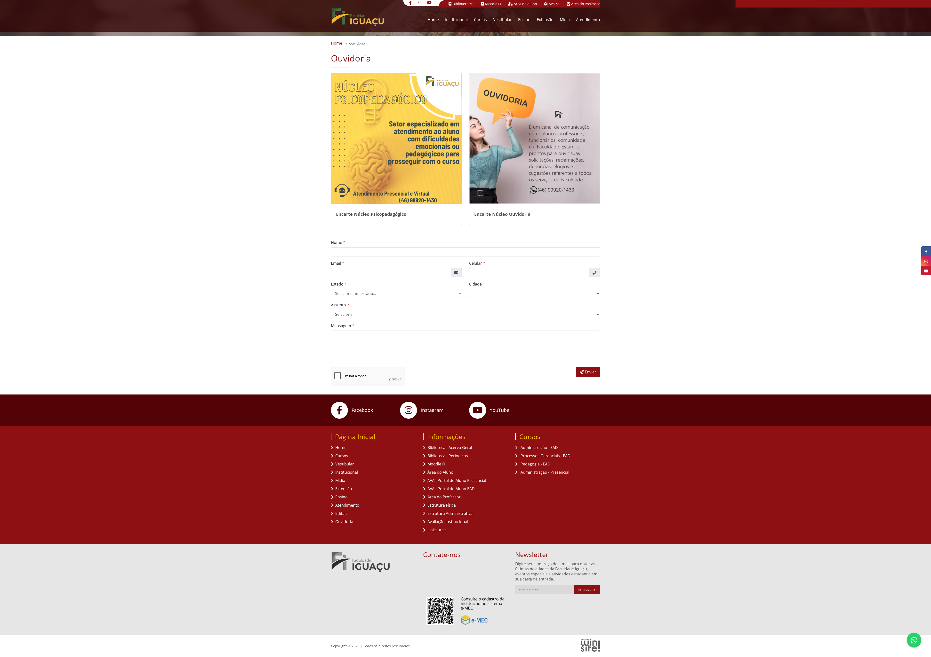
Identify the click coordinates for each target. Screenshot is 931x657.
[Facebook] (411, 2)
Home (433, 19)
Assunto (338, 305)
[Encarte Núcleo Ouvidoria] (534, 138)
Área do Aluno (525, 3)
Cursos (480, 19)
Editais (341, 513)
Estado (337, 284)
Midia (565, 19)
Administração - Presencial (544, 472)
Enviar (590, 372)
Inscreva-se (587, 589)
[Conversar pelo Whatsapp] (914, 640)
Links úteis (437, 530)
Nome (336, 242)
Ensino (524, 19)
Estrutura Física (441, 505)
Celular (475, 263)
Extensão (545, 19)
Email (336, 263)
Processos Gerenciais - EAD (545, 455)
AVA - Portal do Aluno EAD (451, 488)
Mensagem (341, 325)
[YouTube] (430, 2)
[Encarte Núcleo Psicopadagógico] (396, 138)
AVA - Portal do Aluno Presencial (456, 480)
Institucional (456, 19)
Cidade (475, 284)
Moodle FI (493, 3)
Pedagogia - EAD (535, 464)
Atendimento (588, 19)
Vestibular (502, 19)
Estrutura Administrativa (450, 513)
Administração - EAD (539, 447)
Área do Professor (585, 3)
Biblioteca (461, 3)
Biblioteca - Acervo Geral (449, 447)
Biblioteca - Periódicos (447, 455)
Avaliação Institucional (447, 521)
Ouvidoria (344, 521)
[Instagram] (420, 2)
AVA (552, 3)
